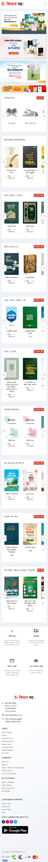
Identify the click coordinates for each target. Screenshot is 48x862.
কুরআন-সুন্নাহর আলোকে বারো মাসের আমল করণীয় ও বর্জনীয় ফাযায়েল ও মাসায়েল (12, 386)
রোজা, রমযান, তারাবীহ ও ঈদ (15, 300)
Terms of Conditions (9, 774)
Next (44, 116)
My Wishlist (6, 791)
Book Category (7, 732)
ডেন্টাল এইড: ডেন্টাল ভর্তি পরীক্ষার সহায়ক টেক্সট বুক (30, 603)
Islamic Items (6, 744)
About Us (5, 762)
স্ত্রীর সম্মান (11, 440)
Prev (4, 116)
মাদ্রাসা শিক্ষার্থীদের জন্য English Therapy (11, 549)
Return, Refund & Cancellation (13, 768)
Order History (7, 785)
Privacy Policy (7, 771)
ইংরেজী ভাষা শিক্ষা (11, 516)
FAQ (3, 812)
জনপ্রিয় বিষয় (9, 98)
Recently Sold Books (14, 139)
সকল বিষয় (40, 98)
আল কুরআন (11, 123)
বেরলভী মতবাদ (11, 226)
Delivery (5, 765)
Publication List (7, 738)
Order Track (6, 804)
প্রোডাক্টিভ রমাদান (11, 331)
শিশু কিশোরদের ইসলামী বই (14, 463)
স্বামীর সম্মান (30, 440)
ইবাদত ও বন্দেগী (10, 351)
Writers (4, 735)
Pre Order (5, 753)
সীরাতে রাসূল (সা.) (30, 123)
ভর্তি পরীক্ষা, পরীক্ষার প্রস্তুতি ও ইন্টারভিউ (19, 570)
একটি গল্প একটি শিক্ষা (11, 494)
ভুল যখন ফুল (30, 494)
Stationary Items (8, 741)
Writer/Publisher (8, 750)
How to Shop (6, 809)
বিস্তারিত (38, 195)
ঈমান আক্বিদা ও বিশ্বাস (13, 195)
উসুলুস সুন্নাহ (30, 226)
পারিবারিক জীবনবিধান (12, 409)
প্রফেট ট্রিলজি (30, 278)
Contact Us (6, 807)
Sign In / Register (8, 782)
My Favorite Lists (8, 788)
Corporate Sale (7, 747)
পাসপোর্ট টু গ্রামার (30, 547)
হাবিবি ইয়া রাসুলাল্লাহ (11, 278)
